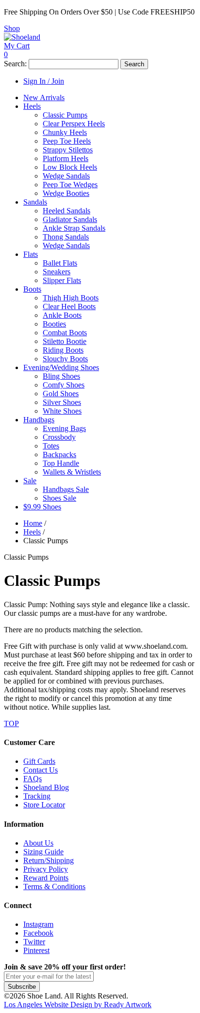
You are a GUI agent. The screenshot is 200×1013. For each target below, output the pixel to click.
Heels (32, 532)
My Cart (17, 46)
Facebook (38, 933)
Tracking (36, 796)
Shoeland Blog (46, 787)
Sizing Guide (43, 852)
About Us (38, 843)
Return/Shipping (48, 860)
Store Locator (44, 805)
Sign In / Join (43, 81)
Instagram (38, 924)
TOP (11, 723)
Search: (15, 64)
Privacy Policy (45, 869)
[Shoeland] (22, 37)
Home (32, 523)
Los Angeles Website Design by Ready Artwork (77, 1004)
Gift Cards (39, 761)
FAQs (32, 779)
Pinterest (36, 950)
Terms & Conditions (54, 886)
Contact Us (40, 770)
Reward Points (45, 878)
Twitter (34, 942)
